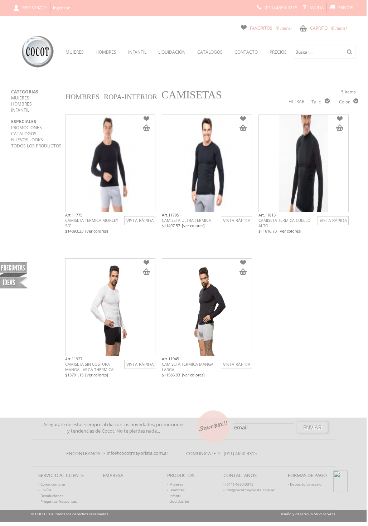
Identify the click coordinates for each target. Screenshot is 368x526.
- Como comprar (52, 484)
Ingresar (61, 8)
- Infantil (174, 495)
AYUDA (316, 8)
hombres (106, 52)
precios (278, 52)
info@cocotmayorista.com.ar (137, 453)
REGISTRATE (34, 8)
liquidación (171, 52)
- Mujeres (175, 484)
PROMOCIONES (26, 128)
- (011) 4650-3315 (238, 484)
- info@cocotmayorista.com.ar (249, 489)
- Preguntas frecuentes (57, 501)
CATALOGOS (24, 134)
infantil (137, 52)
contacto (246, 52)
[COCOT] (38, 66)
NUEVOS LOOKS (27, 140)
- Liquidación (178, 501)
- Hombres (176, 489)
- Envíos (45, 489)
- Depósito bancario (304, 484)
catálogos (210, 52)
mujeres (75, 52)
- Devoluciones (50, 495)
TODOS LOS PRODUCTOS (36, 146)
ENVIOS (345, 8)
